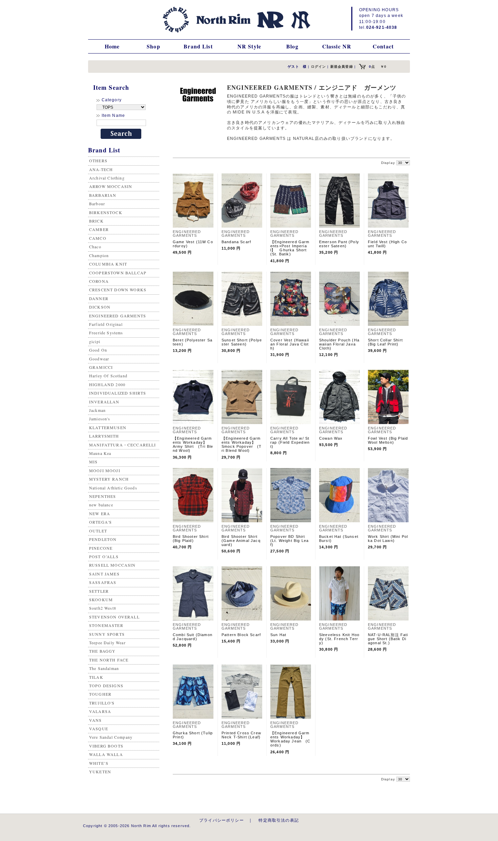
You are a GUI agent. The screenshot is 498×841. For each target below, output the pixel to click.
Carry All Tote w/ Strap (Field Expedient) (290, 442)
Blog (292, 46)
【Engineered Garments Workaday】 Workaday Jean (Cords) (290, 739)
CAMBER (99, 229)
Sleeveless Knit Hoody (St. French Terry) (339, 639)
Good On (98, 350)
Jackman (97, 410)
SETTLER (99, 591)
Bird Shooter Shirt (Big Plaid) (191, 538)
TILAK (96, 677)
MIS (93, 461)
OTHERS (98, 160)
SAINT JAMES (104, 573)
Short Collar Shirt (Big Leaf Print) (385, 342)
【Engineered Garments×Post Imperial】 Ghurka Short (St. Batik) (290, 248)
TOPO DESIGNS (106, 685)
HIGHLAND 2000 (107, 384)
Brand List (198, 46)
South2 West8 (102, 608)
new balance (101, 504)
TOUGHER (100, 694)
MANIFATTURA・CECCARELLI (122, 444)
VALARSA (100, 711)
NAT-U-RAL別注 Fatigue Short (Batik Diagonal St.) (388, 639)
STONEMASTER (106, 625)
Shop (153, 46)
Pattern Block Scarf (241, 635)
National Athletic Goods (113, 487)
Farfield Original (106, 324)
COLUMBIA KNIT (108, 264)
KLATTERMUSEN (107, 427)
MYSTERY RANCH (109, 479)
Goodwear (99, 358)
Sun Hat (278, 635)
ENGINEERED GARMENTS (117, 315)
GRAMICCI (101, 367)
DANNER (98, 298)
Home (112, 46)
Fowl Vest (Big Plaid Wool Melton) (388, 440)
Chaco (95, 246)
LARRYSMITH (104, 436)
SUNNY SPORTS (107, 634)
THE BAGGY (102, 651)
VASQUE (98, 728)
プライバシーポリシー (221, 820)
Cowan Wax (331, 438)
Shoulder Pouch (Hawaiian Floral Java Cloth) (339, 344)
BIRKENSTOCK (105, 212)
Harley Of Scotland (108, 375)
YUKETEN (100, 771)
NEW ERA (99, 513)
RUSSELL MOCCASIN (112, 565)
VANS (95, 720)
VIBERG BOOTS (106, 746)
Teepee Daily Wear (107, 642)
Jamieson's (99, 418)
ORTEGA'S (100, 522)
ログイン (318, 66)
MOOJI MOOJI (104, 470)
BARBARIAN (102, 195)
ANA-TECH (101, 169)
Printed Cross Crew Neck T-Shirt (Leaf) (241, 735)
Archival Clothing (107, 178)
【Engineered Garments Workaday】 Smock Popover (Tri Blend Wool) (242, 444)
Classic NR (337, 46)
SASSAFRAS (102, 582)
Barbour (97, 203)
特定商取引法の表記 (278, 820)
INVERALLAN (104, 401)
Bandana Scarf (236, 242)
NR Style (249, 46)
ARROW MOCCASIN (110, 186)
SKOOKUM (101, 599)
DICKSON (99, 307)
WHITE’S (98, 763)
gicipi (94, 341)
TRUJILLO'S (102, 703)
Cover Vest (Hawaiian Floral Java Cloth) (289, 344)
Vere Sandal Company (110, 737)
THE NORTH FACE (108, 660)
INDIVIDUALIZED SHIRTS (117, 393)
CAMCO (97, 238)
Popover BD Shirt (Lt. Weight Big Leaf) (289, 540)
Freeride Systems (106, 332)
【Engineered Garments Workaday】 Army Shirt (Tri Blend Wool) (193, 444)
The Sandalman (104, 668)
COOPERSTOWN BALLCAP (117, 272)
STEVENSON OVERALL (114, 616)
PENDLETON (103, 539)
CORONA (99, 281)
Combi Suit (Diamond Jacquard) (192, 637)
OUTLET (98, 530)
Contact (383, 46)
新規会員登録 (341, 66)
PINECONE (100, 548)
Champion (99, 255)
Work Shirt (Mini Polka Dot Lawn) (388, 538)
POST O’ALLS (104, 556)
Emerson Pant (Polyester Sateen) (339, 244)
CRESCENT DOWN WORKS (117, 289)
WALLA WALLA (106, 754)
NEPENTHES (102, 496)
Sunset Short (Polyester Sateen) (242, 342)
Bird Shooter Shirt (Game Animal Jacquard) (241, 540)
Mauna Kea (100, 453)
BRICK (96, 221)
